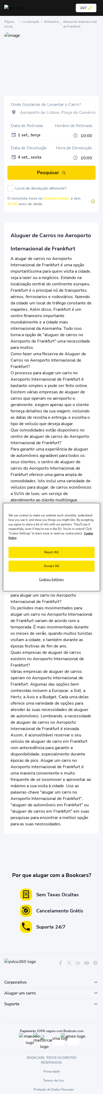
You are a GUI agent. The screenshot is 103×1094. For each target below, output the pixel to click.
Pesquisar (48, 172)
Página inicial (9, 24)
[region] (52, 546)
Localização (30, 22)
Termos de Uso (53, 1080)
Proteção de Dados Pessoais (54, 1089)
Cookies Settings (51, 579)
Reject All (51, 552)
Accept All (51, 566)
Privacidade (51, 1071)
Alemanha (51, 22)
